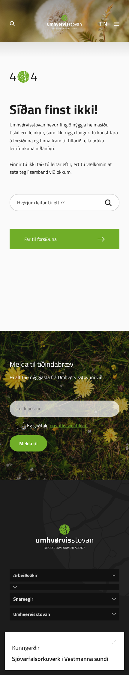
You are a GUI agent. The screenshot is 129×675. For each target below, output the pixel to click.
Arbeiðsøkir (25, 575)
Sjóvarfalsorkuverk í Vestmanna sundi (60, 658)
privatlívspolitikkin (69, 425)
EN (103, 23)
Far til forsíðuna (40, 239)
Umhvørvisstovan (31, 614)
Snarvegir (23, 598)
